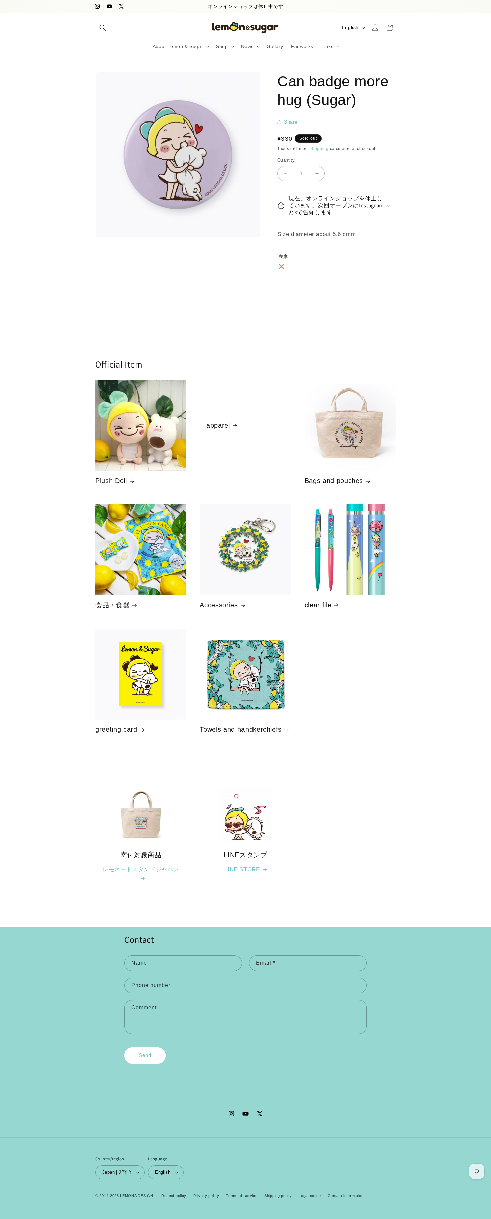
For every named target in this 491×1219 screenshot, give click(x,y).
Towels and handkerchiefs (241, 729)
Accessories (219, 605)
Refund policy (173, 1196)
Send (145, 1055)
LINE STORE (242, 869)
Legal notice (310, 1196)
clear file (318, 605)
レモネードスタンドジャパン (141, 869)
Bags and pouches (334, 480)
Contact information (345, 1196)
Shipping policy (278, 1196)
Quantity (286, 160)
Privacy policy (206, 1196)
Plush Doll (111, 480)
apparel (218, 425)
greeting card (116, 729)
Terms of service (241, 1196)
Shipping (319, 148)
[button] (102, 27)
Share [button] (291, 122)
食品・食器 (112, 605)
